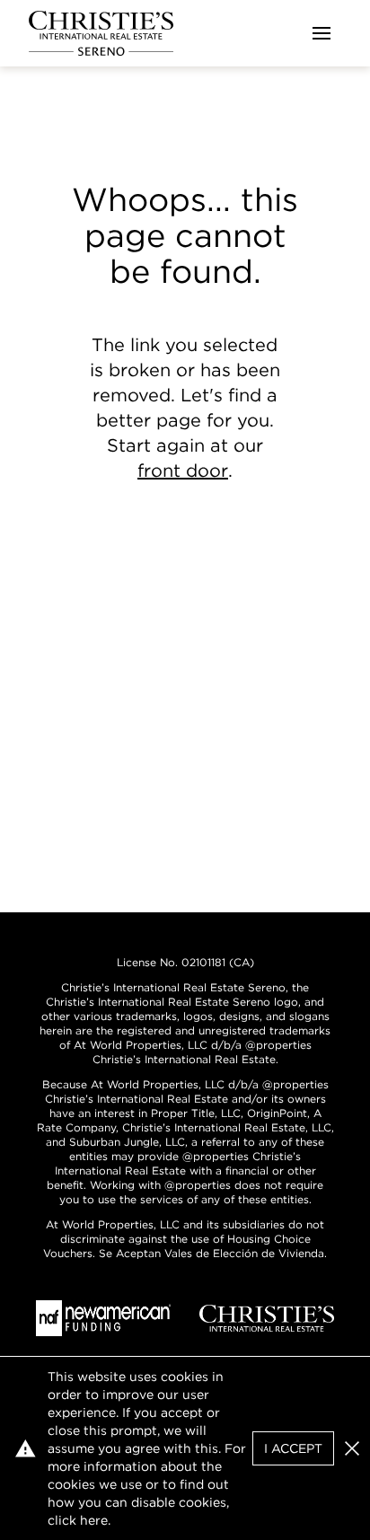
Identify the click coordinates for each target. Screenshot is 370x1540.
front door (182, 470)
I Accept (293, 1448)
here (94, 1520)
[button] (352, 1448)
